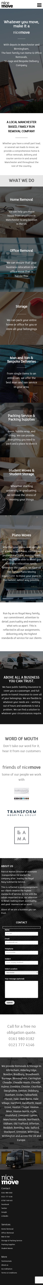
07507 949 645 (6, 1201)
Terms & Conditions (9, 1273)
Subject (8, 959)
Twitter (4, 1208)
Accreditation (6, 1269)
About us (4, 1265)
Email (7, 939)
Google (4, 1212)
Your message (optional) (14, 979)
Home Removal (7, 1229)
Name (7, 930)
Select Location (11, 969)
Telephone (9, 949)
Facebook (5, 1204)
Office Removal (7, 1233)
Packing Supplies (8, 1244)
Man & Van (5, 1237)
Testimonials (6, 1261)
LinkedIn (4, 1216)
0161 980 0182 (21, 1039)
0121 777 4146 (21, 1045)
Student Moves (7, 1248)
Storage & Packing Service (11, 1241)
